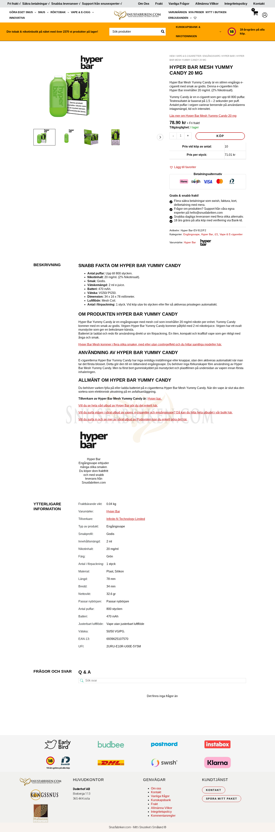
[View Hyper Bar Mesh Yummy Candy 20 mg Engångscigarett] (69, 137)
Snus (41, 12)
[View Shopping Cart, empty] (255, 16)
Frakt (159, 3)
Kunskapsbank (161, 800)
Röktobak (58, 12)
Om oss (156, 788)
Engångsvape (211, 56)
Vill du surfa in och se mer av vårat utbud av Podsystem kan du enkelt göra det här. (132, 419)
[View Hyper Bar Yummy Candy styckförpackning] (118, 137)
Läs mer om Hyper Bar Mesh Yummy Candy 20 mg (202, 115)
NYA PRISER (196, 12)
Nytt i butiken (216, 12)
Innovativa (17, 17)
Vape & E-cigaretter (188, 56)
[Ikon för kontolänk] (265, 15)
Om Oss (143, 3)
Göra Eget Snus (21, 12)
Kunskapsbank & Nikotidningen (188, 31)
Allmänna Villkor (207, 3)
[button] (34, 12)
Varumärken (177, 12)
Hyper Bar (228, 56)
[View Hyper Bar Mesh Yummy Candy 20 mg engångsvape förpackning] (44, 137)
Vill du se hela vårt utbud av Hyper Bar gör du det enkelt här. (118, 405)
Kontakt (259, 3)
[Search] (163, 31)
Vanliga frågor (179, 3)
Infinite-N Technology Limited (125, 518)
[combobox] (137, 31)
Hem (172, 56)
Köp (220, 136)
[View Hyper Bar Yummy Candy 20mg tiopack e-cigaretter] (94, 137)
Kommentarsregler (163, 815)
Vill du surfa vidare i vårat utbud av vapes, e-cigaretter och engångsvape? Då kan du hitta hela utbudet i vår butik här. (155, 412)
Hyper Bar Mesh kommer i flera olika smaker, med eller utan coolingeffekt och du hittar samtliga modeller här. (150, 344)
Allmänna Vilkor (161, 808)
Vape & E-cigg (80, 12)
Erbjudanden (178, 17)
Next (160, 137)
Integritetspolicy (235, 3)
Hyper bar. (155, 398)
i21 (216, 234)
